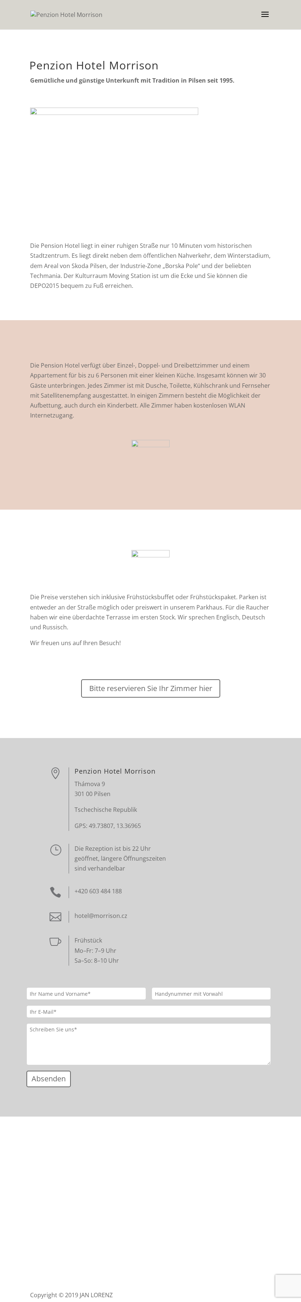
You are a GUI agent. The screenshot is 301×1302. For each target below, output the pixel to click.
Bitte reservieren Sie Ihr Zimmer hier (150, 688)
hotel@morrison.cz (101, 916)
